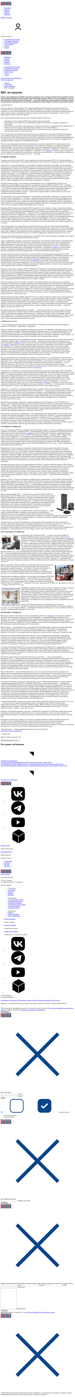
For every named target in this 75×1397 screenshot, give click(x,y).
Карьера (6, 13)
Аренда (6, 46)
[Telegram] (18, 814)
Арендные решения (14, 906)
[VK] (18, 800)
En (11, 17)
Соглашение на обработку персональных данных (16, 1000)
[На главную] (6, 5)
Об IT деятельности (14, 916)
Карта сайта (56, 1000)
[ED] (18, 842)
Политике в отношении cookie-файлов (33, 1010)
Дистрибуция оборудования (16, 904)
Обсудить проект (6, 80)
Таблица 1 (48, 150)
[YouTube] (18, 828)
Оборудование (8, 44)
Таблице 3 (17, 343)
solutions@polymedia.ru (11, 931)
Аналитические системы (12, 39)
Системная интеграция (11, 41)
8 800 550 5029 (5, 17)
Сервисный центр (13, 908)
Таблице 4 (47, 382)
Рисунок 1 (36, 259)
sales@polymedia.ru (10, 925)
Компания (7, 8)
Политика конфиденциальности (42, 1000)
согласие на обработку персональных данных (40, 1312)
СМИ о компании (13, 914)
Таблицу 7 (51, 615)
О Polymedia (8, 861)
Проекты (7, 11)
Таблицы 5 (31, 433)
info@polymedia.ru (15, 78)
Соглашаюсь (5, 1011)
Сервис (6, 47)
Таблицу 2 (56, 247)
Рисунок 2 (38, 367)
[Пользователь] (18, 33)
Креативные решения (11, 42)
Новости (7, 9)
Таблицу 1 (6, 344)
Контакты (7, 14)
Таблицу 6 (69, 538)
